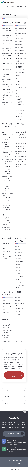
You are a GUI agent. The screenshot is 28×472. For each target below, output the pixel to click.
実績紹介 (12, 6)
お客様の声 (6, 396)
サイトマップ (7, 460)
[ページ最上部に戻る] (24, 411)
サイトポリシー (10, 463)
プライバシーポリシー (18, 460)
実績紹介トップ (8, 403)
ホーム (8, 6)
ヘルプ (18, 463)
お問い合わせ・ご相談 (13, 433)
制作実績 (17, 6)
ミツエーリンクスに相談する (14, 375)
